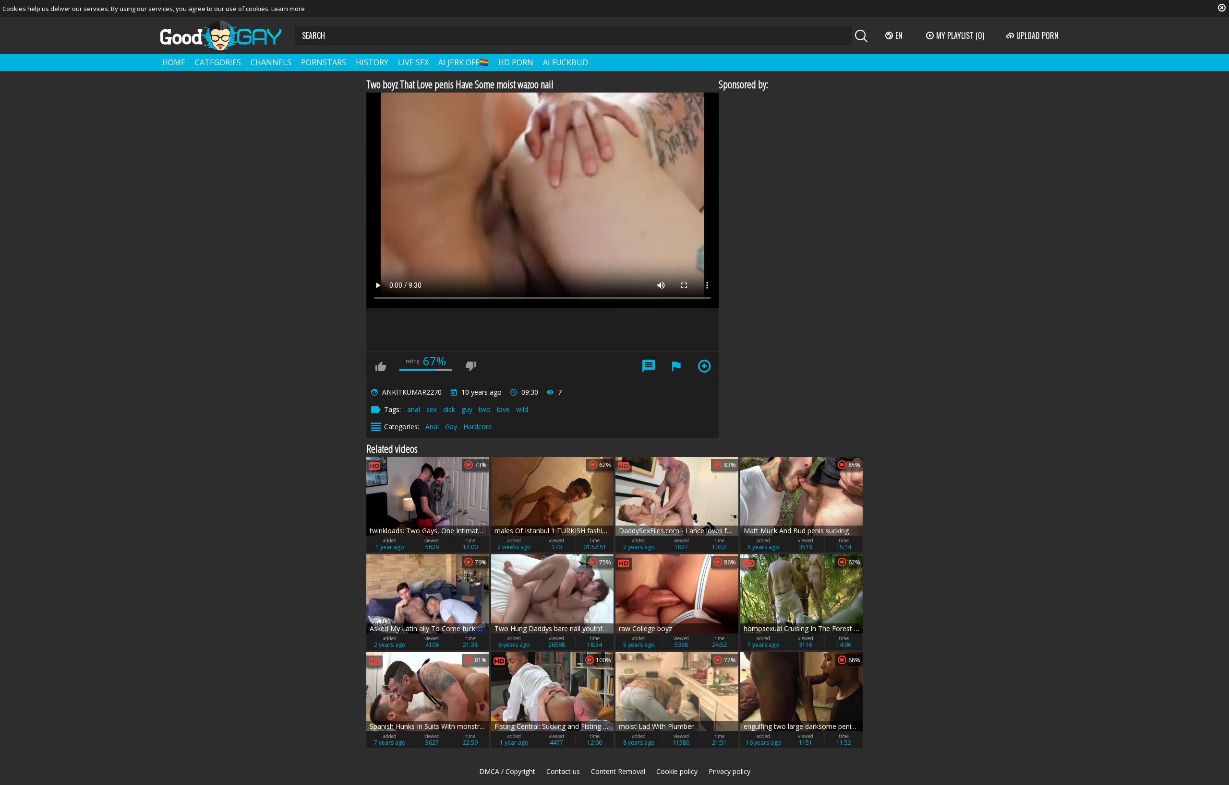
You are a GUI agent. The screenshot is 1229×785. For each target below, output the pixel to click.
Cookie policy (677, 771)
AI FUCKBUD (565, 62)
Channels (271, 62)
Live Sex (413, 62)
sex (431, 409)
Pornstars (323, 62)
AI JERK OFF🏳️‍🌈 (463, 62)
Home (173, 62)
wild (522, 409)
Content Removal (618, 771)
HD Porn (515, 62)
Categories (218, 62)
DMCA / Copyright (507, 771)
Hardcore (477, 426)
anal (413, 409)
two (485, 409)
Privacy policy (729, 771)
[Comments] (648, 366)
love (503, 409)
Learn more (288, 8)
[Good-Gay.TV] (226, 35)
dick (449, 409)
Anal (432, 426)
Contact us (563, 771)
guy (466, 409)
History (372, 62)
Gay (451, 426)
